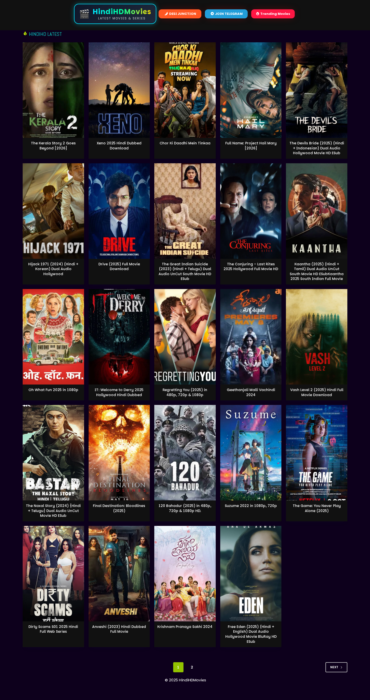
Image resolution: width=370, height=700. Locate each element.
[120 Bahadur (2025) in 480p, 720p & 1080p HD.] (185, 452)
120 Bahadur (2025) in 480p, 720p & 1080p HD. (185, 508)
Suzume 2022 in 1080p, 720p (251, 505)
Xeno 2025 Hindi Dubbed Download (119, 146)
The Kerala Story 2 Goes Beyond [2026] (53, 146)
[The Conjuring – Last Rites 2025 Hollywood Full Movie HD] (251, 211)
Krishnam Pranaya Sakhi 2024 (184, 626)
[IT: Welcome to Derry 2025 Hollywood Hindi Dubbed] (119, 337)
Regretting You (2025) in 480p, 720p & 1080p (185, 392)
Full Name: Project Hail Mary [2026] (251, 146)
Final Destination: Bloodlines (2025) (119, 508)
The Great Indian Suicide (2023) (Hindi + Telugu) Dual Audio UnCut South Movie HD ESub (185, 271)
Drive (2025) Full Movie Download (119, 267)
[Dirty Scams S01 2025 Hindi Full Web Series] (53, 573)
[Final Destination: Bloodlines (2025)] (119, 452)
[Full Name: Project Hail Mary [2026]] (251, 90)
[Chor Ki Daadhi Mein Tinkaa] (185, 90)
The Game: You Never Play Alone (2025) (317, 508)
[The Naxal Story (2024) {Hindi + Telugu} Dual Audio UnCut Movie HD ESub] (53, 452)
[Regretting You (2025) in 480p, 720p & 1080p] (185, 337)
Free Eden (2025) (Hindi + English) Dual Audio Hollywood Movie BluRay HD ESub (251, 634)
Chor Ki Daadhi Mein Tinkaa (185, 143)
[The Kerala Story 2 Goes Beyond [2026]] (53, 90)
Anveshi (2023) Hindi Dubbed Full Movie (119, 629)
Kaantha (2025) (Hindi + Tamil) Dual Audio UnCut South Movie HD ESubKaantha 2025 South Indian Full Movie (317, 271)
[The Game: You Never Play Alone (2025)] (316, 452)
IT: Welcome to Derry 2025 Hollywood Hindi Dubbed (119, 392)
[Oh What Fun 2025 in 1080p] (53, 337)
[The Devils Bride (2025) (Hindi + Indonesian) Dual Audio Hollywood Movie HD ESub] (316, 90)
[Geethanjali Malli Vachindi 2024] (251, 337)
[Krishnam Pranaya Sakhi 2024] (185, 573)
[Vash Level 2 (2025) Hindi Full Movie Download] (316, 337)
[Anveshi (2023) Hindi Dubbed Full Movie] (119, 573)
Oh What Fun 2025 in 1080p (53, 389)
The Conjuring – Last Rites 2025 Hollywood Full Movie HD (251, 267)
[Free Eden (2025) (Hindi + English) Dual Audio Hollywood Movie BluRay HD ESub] (251, 573)
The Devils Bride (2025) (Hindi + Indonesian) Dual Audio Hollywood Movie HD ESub (316, 148)
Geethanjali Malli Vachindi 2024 (251, 392)
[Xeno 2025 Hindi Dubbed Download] (119, 90)
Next (334, 667)
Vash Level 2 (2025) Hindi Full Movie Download (316, 392)
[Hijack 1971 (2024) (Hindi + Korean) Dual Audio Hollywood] (53, 211)
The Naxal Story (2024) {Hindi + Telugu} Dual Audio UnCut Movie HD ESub (53, 510)
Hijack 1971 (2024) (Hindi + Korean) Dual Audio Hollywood (53, 269)
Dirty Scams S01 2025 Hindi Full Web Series (53, 629)
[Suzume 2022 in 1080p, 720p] (251, 452)
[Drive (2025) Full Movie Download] (119, 211)
